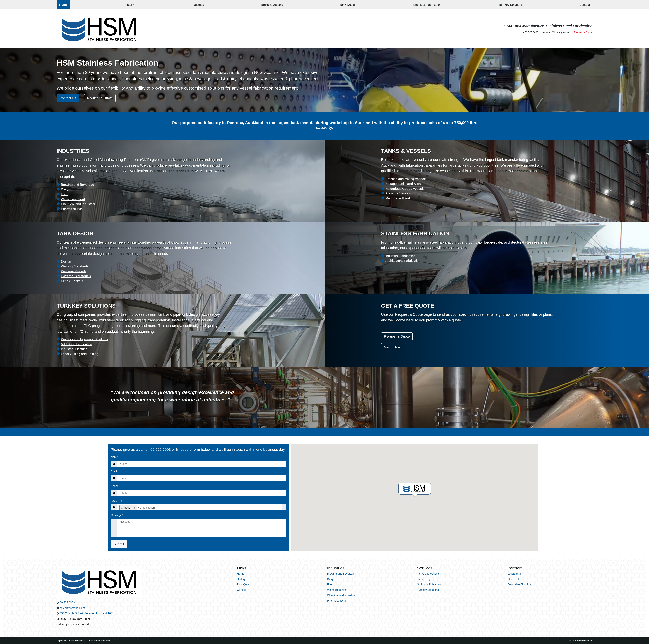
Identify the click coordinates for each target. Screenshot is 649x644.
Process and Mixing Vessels (405, 179)
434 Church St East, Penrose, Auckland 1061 (86, 613)
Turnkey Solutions (510, 4)
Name (115, 457)
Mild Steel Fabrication (76, 344)
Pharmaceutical (72, 209)
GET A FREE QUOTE (407, 306)
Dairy (64, 189)
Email (115, 471)
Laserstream (514, 573)
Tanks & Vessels (272, 4)
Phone (115, 486)
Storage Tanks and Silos (403, 184)
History (129, 4)
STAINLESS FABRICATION (415, 233)
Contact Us (67, 98)
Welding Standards (75, 266)
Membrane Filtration (399, 198)
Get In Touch (393, 347)
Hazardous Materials (76, 276)
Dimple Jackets (72, 281)
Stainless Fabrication (427, 4)
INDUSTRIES (73, 151)
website (584, 640)
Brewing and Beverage (77, 184)
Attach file (117, 500)
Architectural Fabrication (402, 260)
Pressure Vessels (398, 193)
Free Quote (243, 584)
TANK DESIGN (75, 233)
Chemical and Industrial (78, 204)
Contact (584, 4)
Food (64, 194)
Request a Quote (583, 32)
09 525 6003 (531, 32)
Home (63, 4)
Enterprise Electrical (519, 584)
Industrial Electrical (74, 349)
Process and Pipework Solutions (84, 339)
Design (66, 261)
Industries (197, 4)
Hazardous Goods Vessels (404, 188)
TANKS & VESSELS (406, 151)
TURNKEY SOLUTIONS (86, 306)
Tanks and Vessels (428, 573)
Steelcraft (513, 579)
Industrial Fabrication (400, 256)
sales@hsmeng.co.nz (557, 32)
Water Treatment (73, 199)
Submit (119, 544)
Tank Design (348, 4)
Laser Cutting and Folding (79, 354)
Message (117, 515)
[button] (414, 489)
